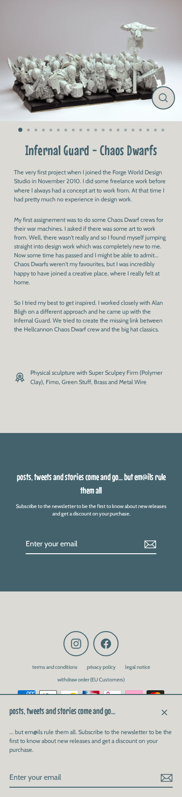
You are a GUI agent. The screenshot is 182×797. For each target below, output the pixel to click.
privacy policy (101, 667)
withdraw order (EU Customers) (91, 679)
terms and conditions (54, 667)
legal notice (137, 667)
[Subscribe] (165, 778)
